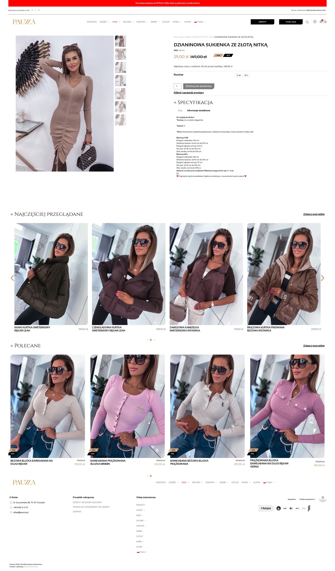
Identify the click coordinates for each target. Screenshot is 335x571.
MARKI (176, 22)
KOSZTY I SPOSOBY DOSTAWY (87, 502)
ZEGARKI (127, 22)
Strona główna (180, 37)
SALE (114, 22)
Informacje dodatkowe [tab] (198, 110)
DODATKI (141, 22)
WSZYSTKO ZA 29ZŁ (204, 37)
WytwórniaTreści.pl (31, 567)
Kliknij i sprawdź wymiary (189, 92)
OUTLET (166, 22)
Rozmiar (178, 74)
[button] (12, 278)
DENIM (154, 22)
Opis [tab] (180, 110)
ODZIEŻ (103, 22)
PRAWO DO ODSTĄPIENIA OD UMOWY (91, 507)
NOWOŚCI (92, 22)
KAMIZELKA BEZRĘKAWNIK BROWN (268, 327)
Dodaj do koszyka (199, 86)
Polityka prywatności (307, 499)
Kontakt (77, 511)
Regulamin (292, 499)
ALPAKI (187, 22)
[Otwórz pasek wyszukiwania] (307, 22)
